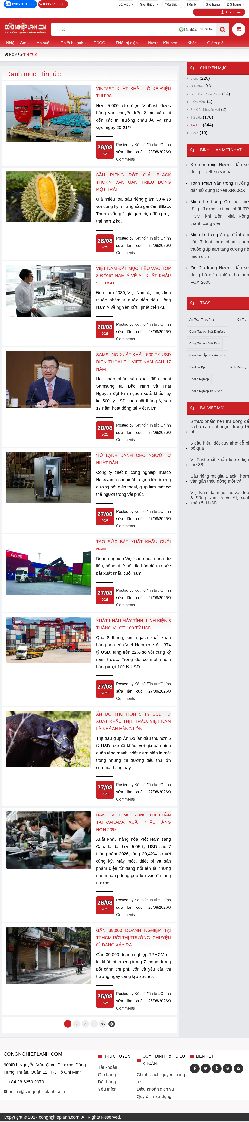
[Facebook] (195, 1068)
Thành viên (234, 12)
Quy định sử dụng (154, 1096)
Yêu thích (172, 4)
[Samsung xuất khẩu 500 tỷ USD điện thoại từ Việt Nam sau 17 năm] (48, 406)
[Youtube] (227, 1068)
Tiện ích (193, 4)
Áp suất (44, 43)
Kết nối (140, 144)
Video (194, 133)
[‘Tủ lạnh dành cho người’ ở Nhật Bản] (48, 501)
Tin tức (154, 144)
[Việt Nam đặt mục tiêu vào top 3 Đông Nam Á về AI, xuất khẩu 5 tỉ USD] (48, 315)
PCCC (99, 43)
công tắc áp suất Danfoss (207, 331)
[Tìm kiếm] (222, 29)
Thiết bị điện (127, 43)
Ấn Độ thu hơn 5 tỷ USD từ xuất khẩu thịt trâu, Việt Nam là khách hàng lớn (133, 721)
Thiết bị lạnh (72, 43)
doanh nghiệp (199, 379)
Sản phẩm (190, 29)
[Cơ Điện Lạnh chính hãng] (25, 29)
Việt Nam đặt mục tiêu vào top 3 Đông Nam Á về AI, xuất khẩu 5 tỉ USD (133, 275)
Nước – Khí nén (162, 43)
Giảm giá (215, 43)
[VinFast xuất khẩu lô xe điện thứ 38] (48, 140)
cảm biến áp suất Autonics (207, 355)
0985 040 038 (23, 4)
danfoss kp (197, 367)
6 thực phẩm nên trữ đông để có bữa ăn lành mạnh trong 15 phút (219, 426)
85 (103, 1024)
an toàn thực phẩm (202, 319)
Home (14, 55)
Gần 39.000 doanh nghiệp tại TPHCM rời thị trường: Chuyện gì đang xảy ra (133, 937)
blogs (194, 78)
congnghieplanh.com (59, 1117)
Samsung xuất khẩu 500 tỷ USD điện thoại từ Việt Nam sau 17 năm (133, 362)
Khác (192, 43)
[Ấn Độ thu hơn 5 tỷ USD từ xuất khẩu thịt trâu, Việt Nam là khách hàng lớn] (48, 765)
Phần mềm (198, 102)
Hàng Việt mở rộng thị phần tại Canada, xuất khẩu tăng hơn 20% (133, 822)
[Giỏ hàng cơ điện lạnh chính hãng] (238, 29)
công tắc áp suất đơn (204, 343)
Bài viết (124, 4)
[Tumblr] (217, 1068)
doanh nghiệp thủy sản (205, 391)
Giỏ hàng (213, 4)
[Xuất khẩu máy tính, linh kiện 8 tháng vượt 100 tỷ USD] (48, 661)
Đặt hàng (234, 4)
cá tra (241, 319)
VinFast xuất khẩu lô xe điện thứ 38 (219, 462)
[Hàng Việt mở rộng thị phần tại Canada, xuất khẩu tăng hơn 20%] (48, 867)
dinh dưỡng (238, 367)
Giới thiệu (147, 4)
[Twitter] (206, 1068)
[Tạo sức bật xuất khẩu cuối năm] (48, 593)
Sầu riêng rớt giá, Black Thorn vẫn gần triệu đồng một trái (133, 182)
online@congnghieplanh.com (37, 1091)
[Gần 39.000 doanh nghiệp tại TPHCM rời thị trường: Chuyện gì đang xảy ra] (48, 982)
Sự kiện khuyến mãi (205, 109)
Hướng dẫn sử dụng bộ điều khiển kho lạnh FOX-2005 (219, 275)
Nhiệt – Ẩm (16, 43)
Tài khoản (107, 1067)
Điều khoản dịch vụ (155, 1089)
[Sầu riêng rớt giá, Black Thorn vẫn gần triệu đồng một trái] (48, 220)
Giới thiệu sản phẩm (205, 94)
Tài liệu (208, 29)
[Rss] (238, 1068)
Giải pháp (197, 86)
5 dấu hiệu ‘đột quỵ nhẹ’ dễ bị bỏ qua (219, 446)
